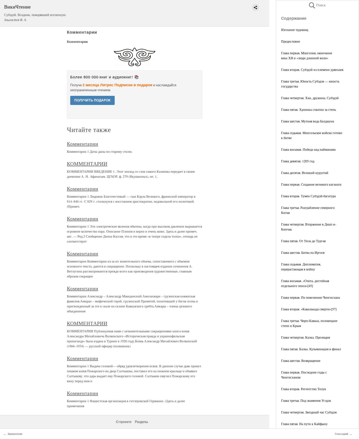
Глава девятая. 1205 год (297, 161)
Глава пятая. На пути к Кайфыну (304, 424)
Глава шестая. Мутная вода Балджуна (307, 121)
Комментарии (82, 143)
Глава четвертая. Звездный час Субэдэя (309, 412)
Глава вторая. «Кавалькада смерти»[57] (309, 309)
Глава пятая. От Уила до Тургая (303, 241)
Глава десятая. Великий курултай (304, 172)
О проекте (124, 422)
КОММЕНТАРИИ (87, 163)
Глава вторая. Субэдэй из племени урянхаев (312, 69)
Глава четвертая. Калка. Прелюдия (305, 337)
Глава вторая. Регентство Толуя (303, 389)
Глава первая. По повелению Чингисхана (310, 297)
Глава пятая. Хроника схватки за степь (308, 109)
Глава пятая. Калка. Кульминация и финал (311, 349)
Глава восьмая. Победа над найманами (308, 149)
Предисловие (290, 41)
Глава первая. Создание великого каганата (311, 184)
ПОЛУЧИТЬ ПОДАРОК (92, 100)
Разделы (141, 422)
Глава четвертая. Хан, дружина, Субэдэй (310, 98)
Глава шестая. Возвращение (300, 360)
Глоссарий (341, 434)
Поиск (316, 5)
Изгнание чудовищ (294, 29)
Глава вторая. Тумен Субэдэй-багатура (308, 196)
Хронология (15, 434)
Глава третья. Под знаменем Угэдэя (306, 400)
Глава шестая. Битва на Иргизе (303, 252)
